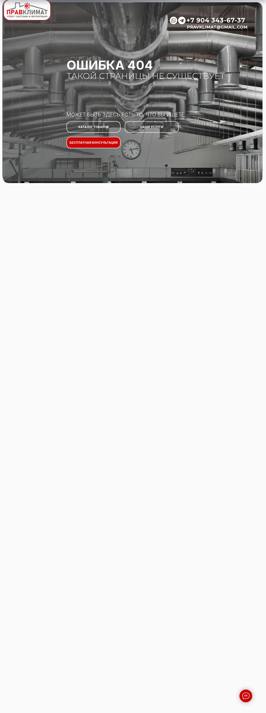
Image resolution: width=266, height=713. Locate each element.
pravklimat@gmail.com (217, 27)
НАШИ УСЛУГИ (151, 127)
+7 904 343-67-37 (215, 20)
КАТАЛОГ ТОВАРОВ (93, 127)
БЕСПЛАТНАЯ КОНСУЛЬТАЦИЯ (94, 142)
